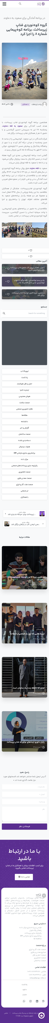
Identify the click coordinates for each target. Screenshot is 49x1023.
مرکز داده (24, 459)
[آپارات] (43, 1001)
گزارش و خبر (24, 428)
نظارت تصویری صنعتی (24, 409)
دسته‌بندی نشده (24, 440)
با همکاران (24, 497)
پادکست (24, 377)
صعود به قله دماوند (12, 126)
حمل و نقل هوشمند (24, 383)
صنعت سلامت (24, 402)
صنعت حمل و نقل (39, 955)
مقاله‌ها (25, 415)
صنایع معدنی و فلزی (38, 952)
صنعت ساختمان (25, 434)
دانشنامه (24, 421)
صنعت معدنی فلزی (24, 478)
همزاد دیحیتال (24, 446)
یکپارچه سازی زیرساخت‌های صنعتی (24, 465)
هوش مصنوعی (24, 396)
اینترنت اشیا (24, 390)
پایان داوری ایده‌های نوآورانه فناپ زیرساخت (26, 742)
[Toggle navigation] (4, 4)
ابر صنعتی (24, 491)
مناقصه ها (38, 938)
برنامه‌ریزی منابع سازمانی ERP (24, 453)
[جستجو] (20, 4)
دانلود (24, 989)
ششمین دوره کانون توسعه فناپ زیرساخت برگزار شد (26, 578)
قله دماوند (34, 168)
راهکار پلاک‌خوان (35, 930)
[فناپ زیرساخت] (41, 1015)
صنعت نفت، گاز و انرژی (24, 484)
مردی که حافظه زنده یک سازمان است (29, 688)
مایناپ (24, 994)
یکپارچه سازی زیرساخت (32, 933)
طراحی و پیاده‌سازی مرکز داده (30, 927)
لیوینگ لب (24, 371)
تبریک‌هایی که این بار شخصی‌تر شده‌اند (27, 634)
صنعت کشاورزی (25, 472)
